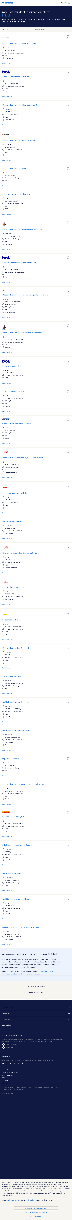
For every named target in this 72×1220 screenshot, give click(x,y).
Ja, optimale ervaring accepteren (36, 1208)
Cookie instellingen (36, 1216)
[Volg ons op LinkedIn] (3, 1063)
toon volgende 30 (36, 993)
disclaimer (5, 1080)
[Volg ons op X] (15, 1063)
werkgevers (6, 1013)
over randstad (7, 1025)
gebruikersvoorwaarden (10, 1072)
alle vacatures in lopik (49, 971)
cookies (4, 1077)
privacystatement (8, 1075)
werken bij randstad (8, 1070)
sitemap (5, 1083)
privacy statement (14, 1200)
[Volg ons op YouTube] (11, 1063)
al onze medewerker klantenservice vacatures (23, 974)
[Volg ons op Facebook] (7, 1063)
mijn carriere (6, 1019)
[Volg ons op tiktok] (23, 1063)
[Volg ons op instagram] (19, 1063)
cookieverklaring (31, 1200)
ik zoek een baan (7, 1008)
